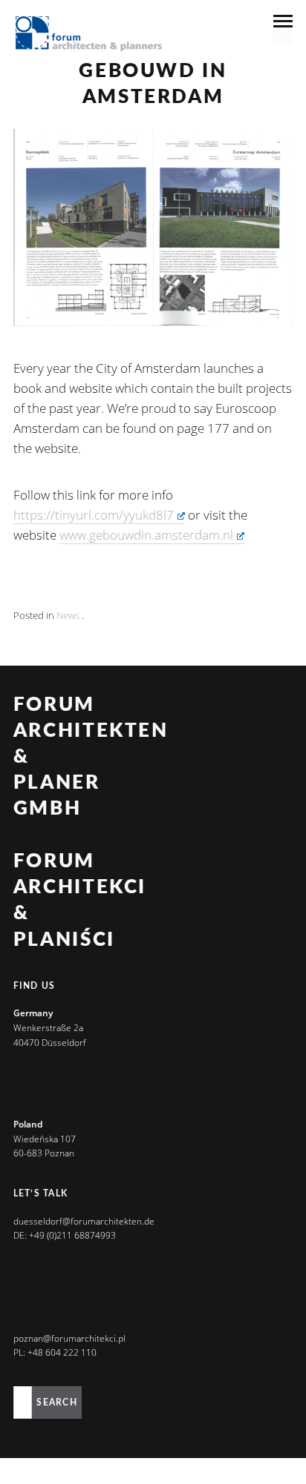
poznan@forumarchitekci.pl (69, 1338)
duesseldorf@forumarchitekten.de (83, 1221)
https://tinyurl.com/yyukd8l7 (93, 514)
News (67, 615)
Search (56, 1402)
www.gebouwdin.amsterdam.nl (146, 534)
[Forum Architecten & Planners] (89, 34)
